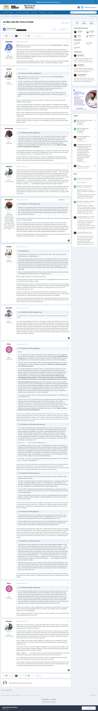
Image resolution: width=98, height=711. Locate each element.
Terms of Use (5, 709)
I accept (89, 708)
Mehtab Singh (12, 28)
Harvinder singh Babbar (84, 166)
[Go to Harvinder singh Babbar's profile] (75, 166)
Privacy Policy (45, 699)
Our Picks (50, 12)
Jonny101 (9, 308)
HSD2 (79, 35)
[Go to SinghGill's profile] (75, 137)
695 (10, 55)
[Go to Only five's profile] (9, 171)
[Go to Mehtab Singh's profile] (4, 29)
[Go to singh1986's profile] (9, 47)
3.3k (9, 213)
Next (28, 36)
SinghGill (81, 139)
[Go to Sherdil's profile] (9, 74)
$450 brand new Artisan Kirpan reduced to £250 (84, 178)
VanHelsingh (9, 128)
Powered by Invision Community (49, 702)
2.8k (9, 180)
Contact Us (53, 699)
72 (9, 357)
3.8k (9, 141)
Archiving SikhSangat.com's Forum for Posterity (86, 217)
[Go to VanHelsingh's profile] (9, 133)
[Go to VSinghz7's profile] (75, 121)
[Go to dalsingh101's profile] (9, 205)
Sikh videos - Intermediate (22, 12)
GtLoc (9, 344)
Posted (22, 41)
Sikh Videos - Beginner (8, 12)
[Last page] (32, 36)
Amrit (78, 165)
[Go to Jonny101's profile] (9, 313)
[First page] (3, 36)
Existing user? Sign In (90, 7)
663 (10, 82)
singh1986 (8, 42)
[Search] (95, 12)
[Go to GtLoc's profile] (9, 349)
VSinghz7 (81, 123)
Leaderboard (42, 12)
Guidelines (34, 12)
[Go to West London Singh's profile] (87, 36)
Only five (9, 166)
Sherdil (8, 69)
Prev (6, 36)
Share (55, 29)
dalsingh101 (9, 199)
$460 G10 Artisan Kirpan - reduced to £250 (86, 201)
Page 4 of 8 (38, 36)
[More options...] (68, 42)
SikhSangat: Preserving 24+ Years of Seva (47, 2)
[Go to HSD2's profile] (75, 36)
